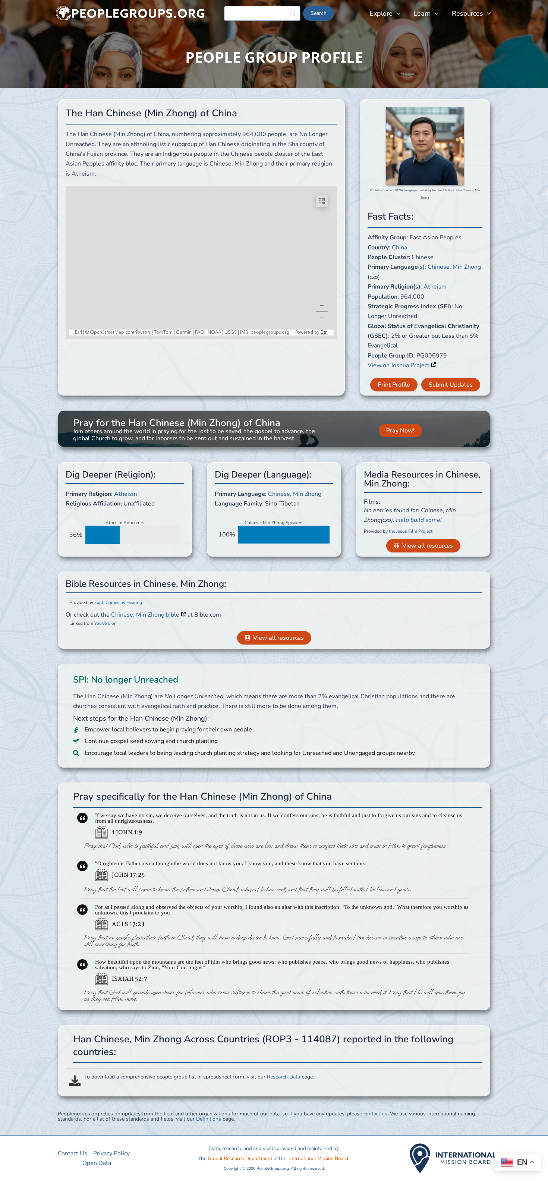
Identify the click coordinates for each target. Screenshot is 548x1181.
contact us (375, 1113)
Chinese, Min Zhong (454, 267)
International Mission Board (317, 1158)
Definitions (208, 1118)
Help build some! (419, 520)
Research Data (283, 1076)
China (399, 247)
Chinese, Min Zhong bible (146, 615)
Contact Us (72, 1153)
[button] (396, 13)
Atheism (435, 287)
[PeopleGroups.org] (130, 13)
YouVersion (105, 623)
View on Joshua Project (399, 365)
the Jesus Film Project (410, 531)
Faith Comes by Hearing (118, 602)
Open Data (96, 1163)
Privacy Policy (111, 1153)
